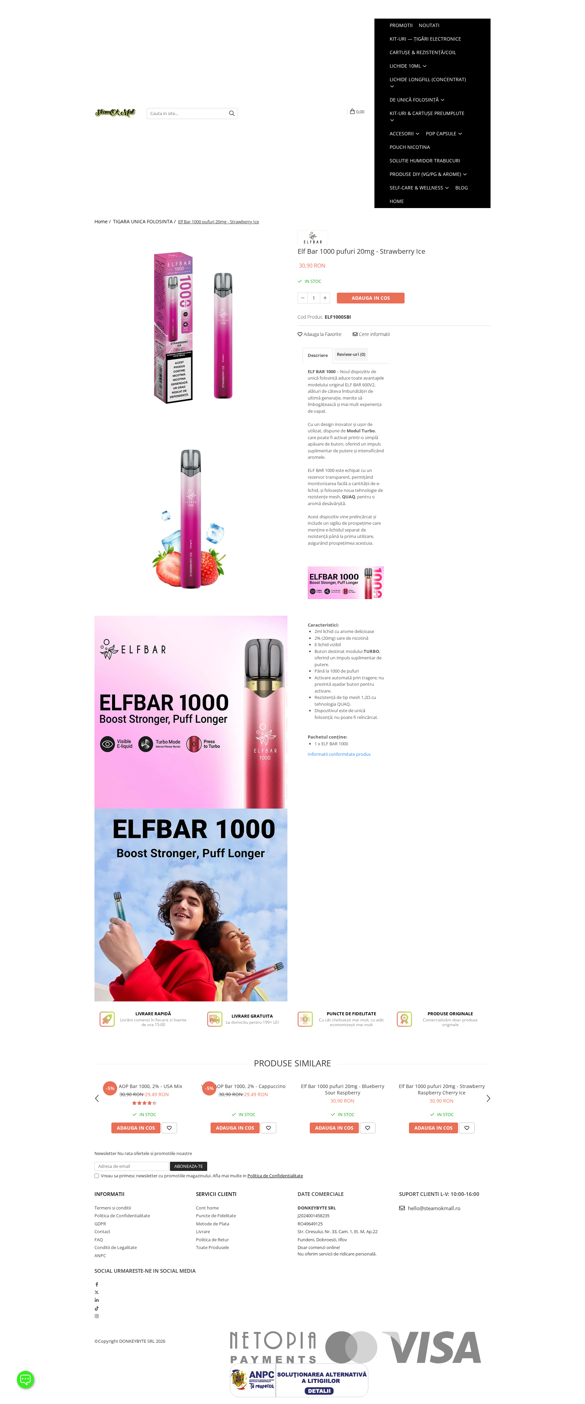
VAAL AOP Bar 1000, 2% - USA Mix (144, 1086)
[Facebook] (96, 1284)
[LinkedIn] (96, 1300)
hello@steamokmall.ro (433, 1208)
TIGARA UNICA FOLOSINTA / (145, 221)
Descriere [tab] (318, 355)
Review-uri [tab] (351, 354)
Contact (102, 1231)
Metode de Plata (212, 1224)
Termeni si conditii (112, 1208)
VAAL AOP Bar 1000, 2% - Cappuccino (243, 1086)
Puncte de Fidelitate (216, 1216)
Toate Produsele (212, 1247)
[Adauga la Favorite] (169, 1128)
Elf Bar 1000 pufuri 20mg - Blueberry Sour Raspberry (342, 1089)
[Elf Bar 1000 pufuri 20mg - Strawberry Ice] (190, 326)
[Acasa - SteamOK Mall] (115, 113)
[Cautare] (232, 113)
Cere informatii (374, 334)
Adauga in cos (371, 298)
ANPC (100, 1255)
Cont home (207, 1208)
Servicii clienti (216, 1194)
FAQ (98, 1240)
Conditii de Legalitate (115, 1247)
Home (397, 201)
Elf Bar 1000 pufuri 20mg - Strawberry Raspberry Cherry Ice (442, 1089)
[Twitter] (96, 1292)
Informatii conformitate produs (339, 754)
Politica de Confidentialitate (275, 1176)
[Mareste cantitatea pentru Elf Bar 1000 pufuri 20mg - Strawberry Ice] (325, 298)
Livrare (203, 1231)
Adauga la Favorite (322, 334)
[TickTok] (96, 1308)
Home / (103, 221)
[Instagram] (96, 1316)
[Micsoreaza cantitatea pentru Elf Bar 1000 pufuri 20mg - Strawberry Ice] (303, 298)
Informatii (109, 1194)
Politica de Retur (212, 1240)
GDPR (100, 1224)
